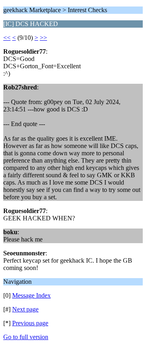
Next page (25, 309)
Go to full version (25, 336)
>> (43, 37)
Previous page (30, 323)
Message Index (31, 295)
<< (7, 37)
